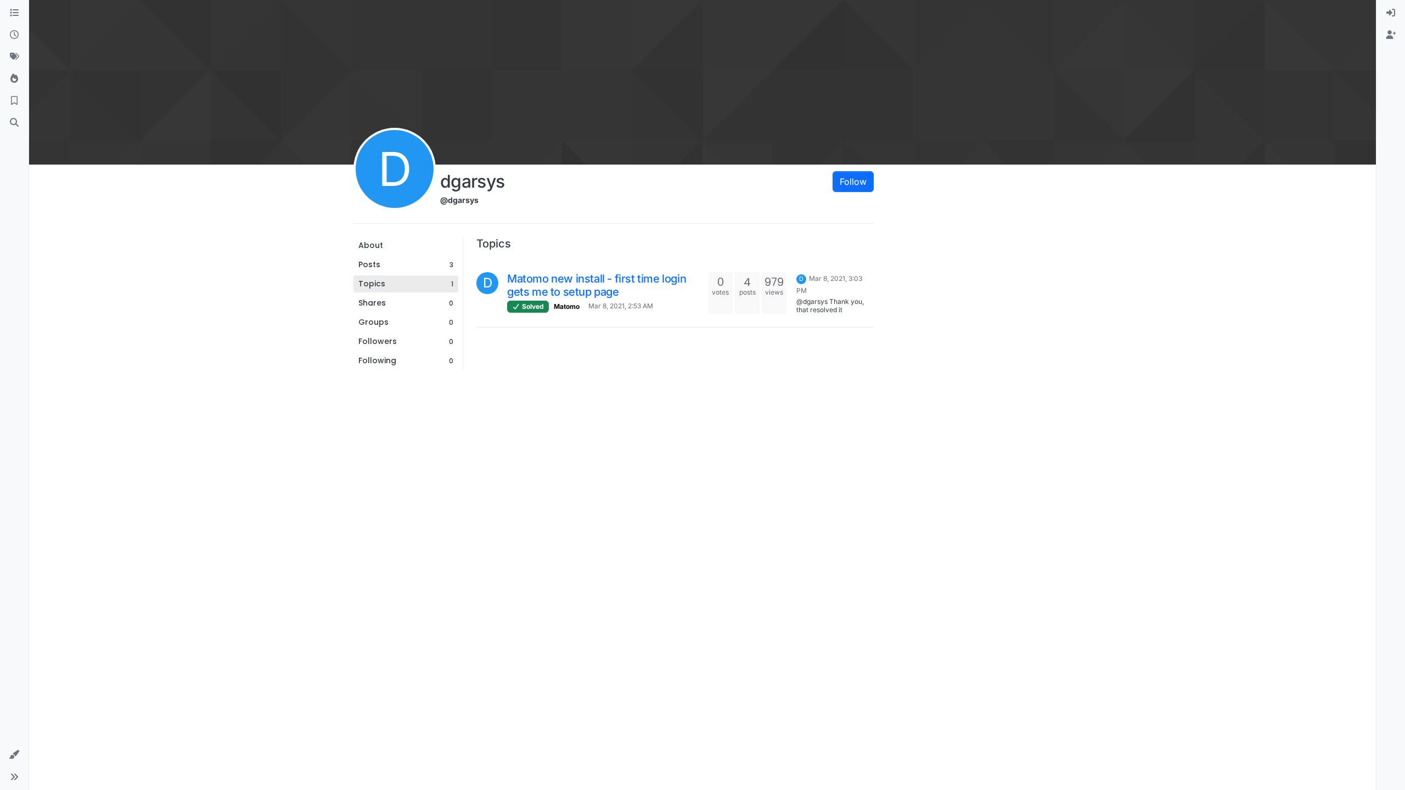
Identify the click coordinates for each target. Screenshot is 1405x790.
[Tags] (14, 57)
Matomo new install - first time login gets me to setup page (596, 285)
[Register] (1391, 35)
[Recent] (14, 35)
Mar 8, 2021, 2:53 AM (620, 306)
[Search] (14, 123)
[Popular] (14, 79)
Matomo (567, 306)
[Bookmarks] (14, 101)
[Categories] (14, 13)
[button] (14, 755)
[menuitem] (1391, 13)
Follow (853, 181)
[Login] (1391, 13)
